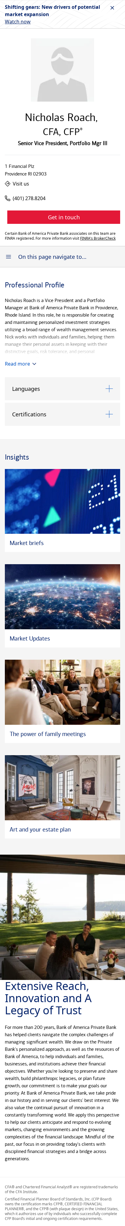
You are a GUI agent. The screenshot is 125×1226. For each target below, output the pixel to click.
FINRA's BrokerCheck (98, 238)
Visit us (21, 183)
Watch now (18, 21)
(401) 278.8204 (29, 198)
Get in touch (64, 217)
